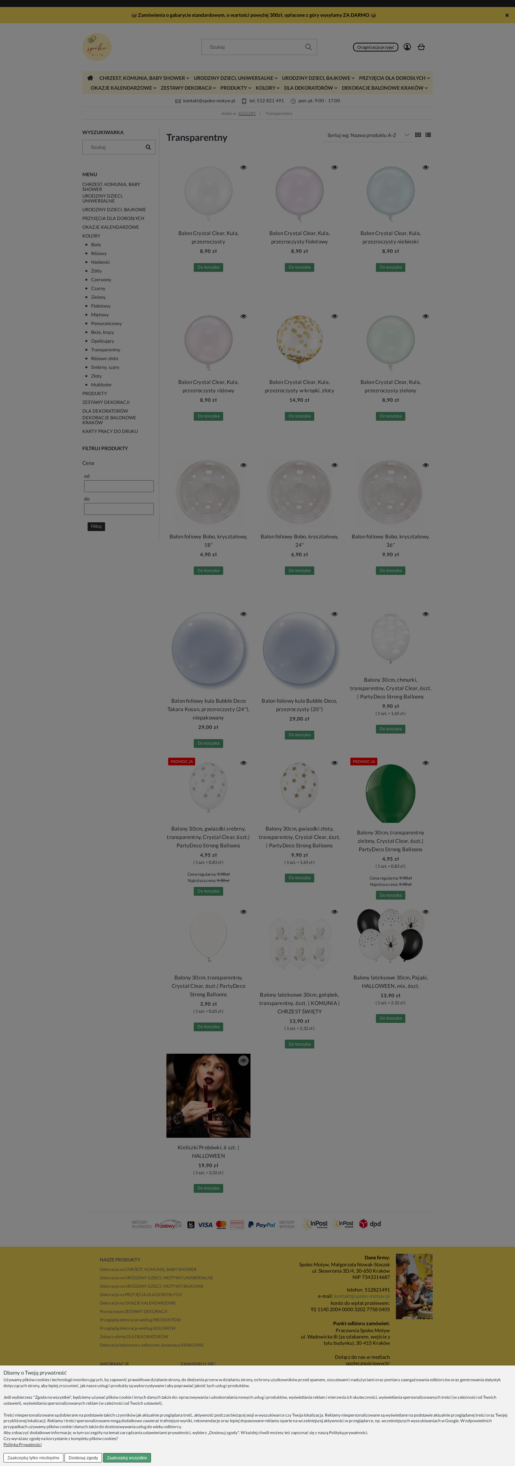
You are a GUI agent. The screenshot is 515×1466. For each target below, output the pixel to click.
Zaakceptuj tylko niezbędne (33, 1457)
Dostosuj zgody (83, 1457)
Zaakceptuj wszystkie (127, 1457)
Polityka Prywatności (23, 1444)
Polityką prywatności (348, 1432)
